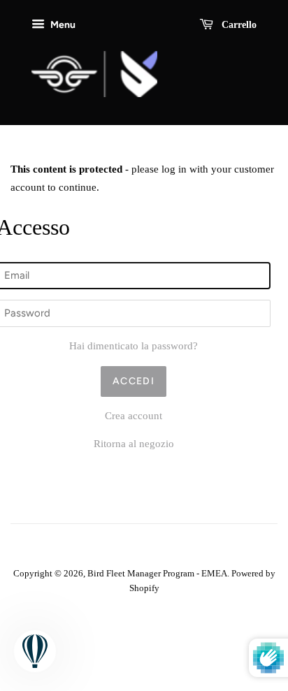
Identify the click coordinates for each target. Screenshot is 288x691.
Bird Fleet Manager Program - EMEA (157, 574)
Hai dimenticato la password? (133, 345)
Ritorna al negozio (134, 443)
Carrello (238, 25)
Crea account (133, 415)
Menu (61, 24)
